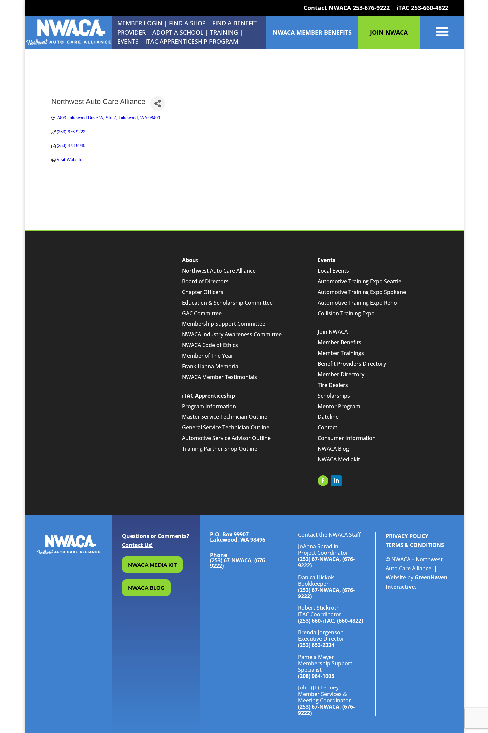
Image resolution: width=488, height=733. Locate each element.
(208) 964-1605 (316, 676)
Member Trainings (341, 353)
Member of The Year (207, 355)
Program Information (209, 406)
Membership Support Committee (223, 323)
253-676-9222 (371, 8)
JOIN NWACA (389, 32)
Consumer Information (347, 438)
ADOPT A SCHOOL (178, 32)
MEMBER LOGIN (139, 23)
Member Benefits (339, 342)
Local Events (333, 270)
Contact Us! (137, 545)
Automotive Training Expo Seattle (359, 281)
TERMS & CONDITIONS (415, 545)
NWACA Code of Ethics (210, 345)
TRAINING (224, 32)
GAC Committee (202, 313)
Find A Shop (187, 23)
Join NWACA (333, 331)
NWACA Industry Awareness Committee (232, 334)
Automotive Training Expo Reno (357, 302)
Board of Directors (205, 281)
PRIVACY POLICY (407, 536)
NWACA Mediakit (339, 459)
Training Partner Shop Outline (219, 448)
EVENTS (128, 41)
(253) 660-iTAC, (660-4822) (330, 620)
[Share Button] (157, 103)
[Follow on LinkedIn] (336, 480)
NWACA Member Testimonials (219, 377)
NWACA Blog (333, 448)
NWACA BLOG (146, 588)
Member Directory (341, 374)
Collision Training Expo (346, 313)
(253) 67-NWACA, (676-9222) (326, 562)
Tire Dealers (333, 385)
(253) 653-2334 (316, 645)
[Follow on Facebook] (323, 480)
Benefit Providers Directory (352, 363)
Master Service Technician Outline (224, 416)
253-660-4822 (429, 8)
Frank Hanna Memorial (211, 366)
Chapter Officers (202, 292)
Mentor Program (339, 406)
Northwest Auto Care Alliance (219, 270)
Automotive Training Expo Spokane (362, 292)
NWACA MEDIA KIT (152, 565)
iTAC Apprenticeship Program (191, 41)
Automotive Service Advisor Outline (226, 438)
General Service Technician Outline (225, 427)
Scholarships (334, 395)
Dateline (328, 416)
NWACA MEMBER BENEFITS (312, 32)
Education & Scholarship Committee (227, 302)
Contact (327, 427)
